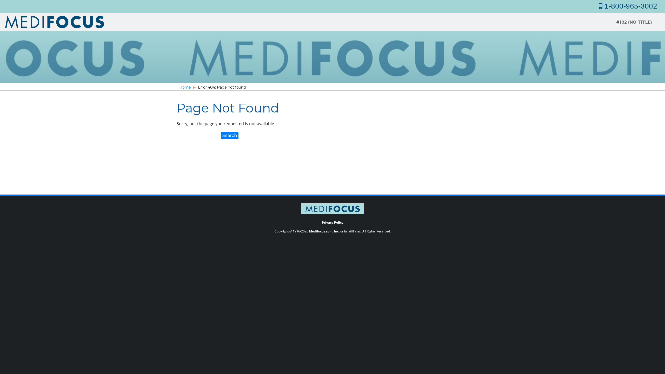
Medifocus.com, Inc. (324, 231)
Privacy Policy (332, 222)
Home (185, 87)
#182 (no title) (634, 22)
